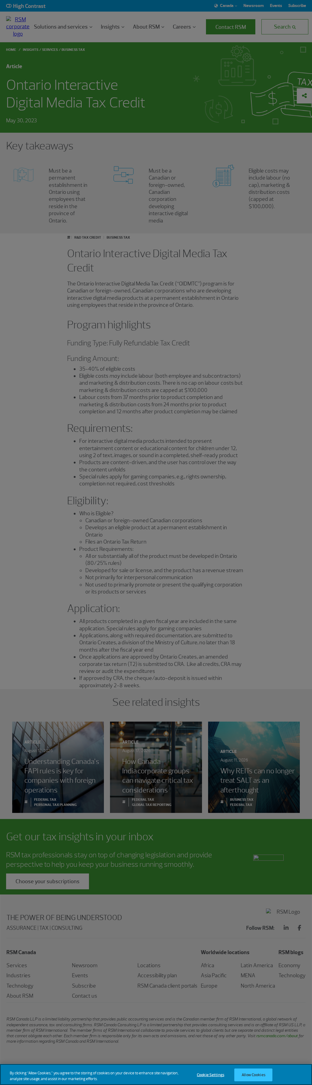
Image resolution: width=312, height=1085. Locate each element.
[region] (156, 1074)
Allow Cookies (253, 1075)
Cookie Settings (210, 1075)
